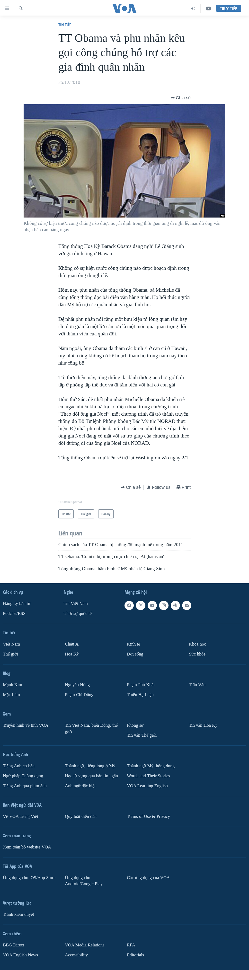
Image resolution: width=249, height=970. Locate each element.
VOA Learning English (147, 786)
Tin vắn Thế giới (142, 735)
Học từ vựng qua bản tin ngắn (91, 776)
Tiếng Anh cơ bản (19, 766)
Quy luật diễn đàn (81, 816)
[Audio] (193, 8)
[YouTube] (208, 8)
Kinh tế (133, 644)
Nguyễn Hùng (77, 685)
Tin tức (64, 24)
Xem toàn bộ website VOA (27, 847)
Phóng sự (135, 725)
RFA (131, 945)
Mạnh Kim (12, 685)
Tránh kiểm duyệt (18, 914)
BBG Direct (13, 945)
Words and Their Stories (148, 776)
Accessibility (76, 955)
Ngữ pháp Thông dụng (23, 776)
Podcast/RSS (14, 613)
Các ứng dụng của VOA (148, 878)
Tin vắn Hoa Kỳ (203, 725)
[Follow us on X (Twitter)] (140, 605)
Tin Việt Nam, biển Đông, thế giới (91, 728)
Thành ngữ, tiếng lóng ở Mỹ (90, 766)
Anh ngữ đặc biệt (80, 786)
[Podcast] (175, 605)
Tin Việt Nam (76, 603)
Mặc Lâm (11, 695)
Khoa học (197, 644)
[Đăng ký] (186, 605)
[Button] (181, 97)
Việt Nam (11, 644)
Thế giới (10, 654)
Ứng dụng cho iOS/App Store (29, 878)
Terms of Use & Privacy (148, 816)
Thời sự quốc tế (78, 613)
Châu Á (72, 644)
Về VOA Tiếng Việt (20, 816)
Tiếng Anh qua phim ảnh (25, 786)
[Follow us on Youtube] (152, 605)
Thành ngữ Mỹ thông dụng (151, 766)
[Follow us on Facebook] (129, 605)
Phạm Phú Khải (141, 685)
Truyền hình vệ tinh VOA (25, 725)
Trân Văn (197, 685)
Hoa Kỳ (72, 654)
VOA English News (20, 955)
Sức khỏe (197, 654)
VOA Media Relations (84, 945)
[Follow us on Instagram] (163, 605)
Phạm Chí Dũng (79, 695)
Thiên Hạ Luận (140, 695)
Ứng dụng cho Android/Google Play (84, 881)
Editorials (135, 955)
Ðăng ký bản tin (17, 603)
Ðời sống (135, 654)
